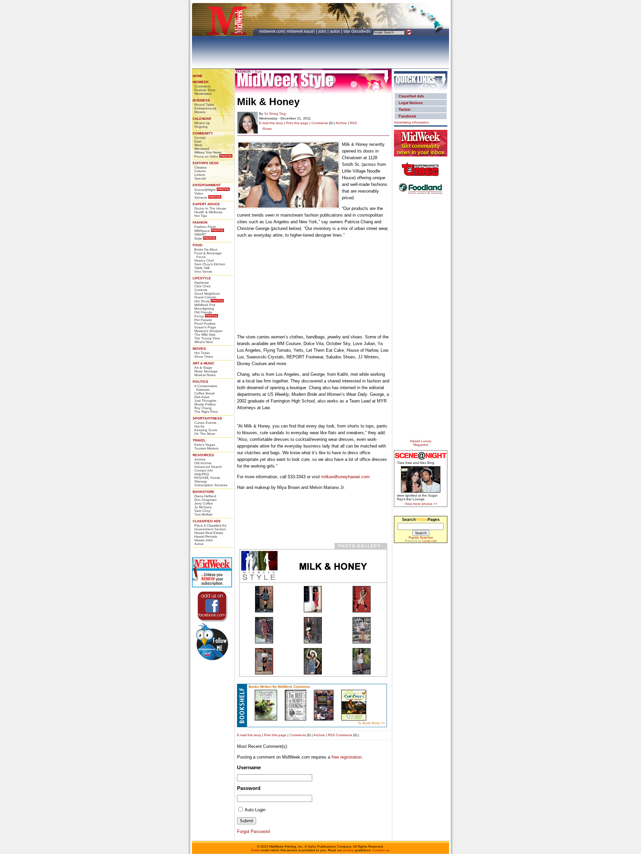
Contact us (381, 850)
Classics (200, 167)
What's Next (203, 342)
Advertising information (411, 122)
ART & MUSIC (203, 363)
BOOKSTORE (203, 492)
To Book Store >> (371, 723)
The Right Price (206, 411)
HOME (198, 76)
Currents (200, 290)
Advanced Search (208, 467)
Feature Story (204, 90)
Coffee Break (204, 393)
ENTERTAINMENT (207, 185)
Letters (199, 175)
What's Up (202, 123)
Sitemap (200, 481)
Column (200, 171)
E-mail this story (271, 123)
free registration (347, 757)
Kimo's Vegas (204, 445)
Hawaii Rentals (205, 536)
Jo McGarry (203, 507)
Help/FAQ (201, 474)
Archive (200, 459)
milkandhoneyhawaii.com (345, 476)
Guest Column (205, 297)
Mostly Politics (205, 404)
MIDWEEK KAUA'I (301, 31)
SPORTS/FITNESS (207, 418)
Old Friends (203, 312)
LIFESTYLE (202, 278)
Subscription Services (210, 485)
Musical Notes (205, 375)
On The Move (204, 434)
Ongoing (201, 126)
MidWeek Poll (204, 305)
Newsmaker (203, 93)
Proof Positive (205, 323)
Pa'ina (199, 316)
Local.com (429, 541)
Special (200, 178)
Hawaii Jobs (203, 540)
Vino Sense (203, 271)
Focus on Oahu (206, 156)
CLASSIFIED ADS (207, 521)
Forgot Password (253, 831)
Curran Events (205, 422)
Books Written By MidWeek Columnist (279, 686)
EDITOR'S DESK (206, 163)
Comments (319, 123)
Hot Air (199, 426)
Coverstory (202, 86)
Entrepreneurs (205, 108)
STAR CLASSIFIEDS (357, 31)
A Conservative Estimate (205, 387)
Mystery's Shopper (208, 331)
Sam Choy (202, 511)
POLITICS (200, 381)
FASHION (200, 222)
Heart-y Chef (204, 260)
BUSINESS (201, 100)
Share (267, 128)
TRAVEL (199, 440)
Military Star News (207, 152)
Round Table (204, 104)
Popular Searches (421, 537)
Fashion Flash (205, 227)
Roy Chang (203, 408)
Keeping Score (205, 430)
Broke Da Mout (205, 249)
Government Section (210, 529)
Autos (198, 544)
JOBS (322, 31)
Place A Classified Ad (210, 525)
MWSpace (202, 231)
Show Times (203, 356)
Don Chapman (205, 500)
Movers (199, 112)
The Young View (207, 338)
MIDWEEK (201, 82)
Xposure (200, 197)
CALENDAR (202, 118)
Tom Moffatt (203, 514)
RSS (353, 123)
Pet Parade (203, 320)
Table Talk (202, 268)
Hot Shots (202, 301)
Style (198, 238)
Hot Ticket (202, 353)
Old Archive (203, 463)
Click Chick (202, 286)
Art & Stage (203, 367)
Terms (255, 850)
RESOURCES (203, 455)
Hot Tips (200, 216)
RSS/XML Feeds (207, 478)
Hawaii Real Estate (208, 533)
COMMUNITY (203, 133)
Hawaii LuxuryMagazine (420, 443)
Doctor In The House (210, 208)
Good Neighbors (207, 293)
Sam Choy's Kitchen (209, 264)
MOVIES (199, 348)
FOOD (197, 245)
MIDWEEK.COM (271, 31)
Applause (201, 282)
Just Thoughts (205, 400)
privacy (348, 850)
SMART (200, 234)
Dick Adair (201, 397)
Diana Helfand (205, 496)
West (198, 145)
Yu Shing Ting (275, 113)
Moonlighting (204, 308)
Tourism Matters (206, 448)
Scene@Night (205, 190)
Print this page (297, 123)
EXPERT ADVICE (206, 204)
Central (199, 137)
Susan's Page (205, 327)
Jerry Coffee (203, 503)
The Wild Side (205, 334)
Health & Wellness (208, 212)
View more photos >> (421, 504)
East (197, 141)
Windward (201, 149)
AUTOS (335, 31)
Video (198, 193)
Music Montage (206, 371)
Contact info (203, 470)
